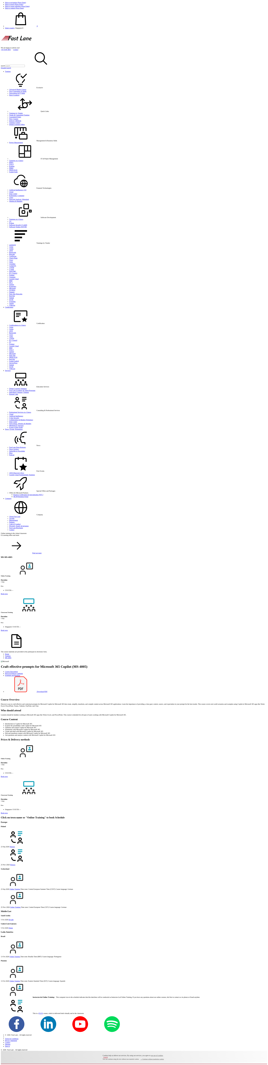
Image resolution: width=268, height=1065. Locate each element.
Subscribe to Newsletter (17, 451)
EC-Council (13, 273)
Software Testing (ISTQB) (18, 227)
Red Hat (12, 296)
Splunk (11, 298)
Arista (11, 247)
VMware (12, 305)
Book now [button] (4, 594)
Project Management (16, 142)
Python (11, 223)
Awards (11, 518)
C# (10, 221)
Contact (15, 50)
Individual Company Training (19, 392)
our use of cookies (157, 1055)
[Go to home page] (16, 46)
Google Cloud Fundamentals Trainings (22, 475)
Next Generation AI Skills (17, 91)
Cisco (11, 260)
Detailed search (6, 68)
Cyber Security (14, 418)
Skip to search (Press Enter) (14, 4)
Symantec (12, 301)
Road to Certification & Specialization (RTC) (28, 495)
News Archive (14, 449)
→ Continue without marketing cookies (152, 1059)
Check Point (13, 258)
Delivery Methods (15, 121)
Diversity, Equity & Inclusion (19, 526)
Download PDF (41, 691)
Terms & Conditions (11, 1039)
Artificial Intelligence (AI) (17, 190)
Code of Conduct (15, 524)
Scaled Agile (13, 172)
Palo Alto (12, 355)
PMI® (11, 168)
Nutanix (12, 292)
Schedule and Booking (12, 675)
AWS (11, 250)
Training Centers (14, 123)
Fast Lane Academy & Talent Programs (22, 390)
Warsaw (12, 847)
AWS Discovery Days (16, 473)
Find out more (37, 553)
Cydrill (11, 269)
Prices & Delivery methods (14, 673)
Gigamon (12, 277)
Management (13, 520)
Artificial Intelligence (16, 416)
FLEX (41, 1013)
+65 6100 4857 (6, 50)
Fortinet (11, 275)
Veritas (11, 303)
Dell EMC (12, 271)
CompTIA (12, 266)
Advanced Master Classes (17, 89)
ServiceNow (13, 363)
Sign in (7, 1046)
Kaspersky (12, 286)
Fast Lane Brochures (16, 528)
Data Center (13, 194)
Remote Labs (13, 394)
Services (8, 370)
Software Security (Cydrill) (18, 225)
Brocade (12, 254)
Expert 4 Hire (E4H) (16, 427)
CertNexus (12, 256)
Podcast (11, 455)
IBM (10, 281)
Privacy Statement (11, 1041)
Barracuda (12, 252)
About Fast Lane (14, 516)
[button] (19, 28)
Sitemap (7, 1044)
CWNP (11, 267)
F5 (10, 342)
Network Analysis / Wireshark (19, 199)
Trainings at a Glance (16, 161)
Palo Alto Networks (15, 294)
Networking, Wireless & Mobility (20, 424)
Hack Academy (14, 95)
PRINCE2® (13, 170)
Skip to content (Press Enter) (14, 8)
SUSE (11, 300)
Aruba (11, 249)
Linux (11, 197)
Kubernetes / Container (16, 196)
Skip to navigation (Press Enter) (15, 2)
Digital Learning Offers (17, 124)
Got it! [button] (105, 1057)
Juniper (11, 284)
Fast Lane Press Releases (17, 447)
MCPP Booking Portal (20, 497)
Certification (9, 307)
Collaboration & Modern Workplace (21, 420)
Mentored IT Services (16, 425)
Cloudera (12, 264)
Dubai (11, 928)
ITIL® (11, 164)
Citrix (11, 262)
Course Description (11, 672)
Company (8, 498)
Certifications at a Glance (17, 325)
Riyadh (11, 920)
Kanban (11, 166)
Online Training (15, 889)
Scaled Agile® (14, 361)
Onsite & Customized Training (19, 115)
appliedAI (12, 245)
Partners (12, 522)
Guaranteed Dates (15, 117)
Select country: (10, 28)
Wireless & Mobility (16, 201)
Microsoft (12, 288)
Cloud (11, 192)
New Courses (13, 119)
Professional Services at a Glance (20, 412)
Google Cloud (14, 279)
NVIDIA (12, 290)
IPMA (11, 162)
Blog (10, 453)
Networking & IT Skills (17, 93)
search (3, 66)
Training (8, 71)
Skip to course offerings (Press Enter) (17, 6)
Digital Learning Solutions (18, 389)
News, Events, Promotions (14, 429)
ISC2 (11, 283)
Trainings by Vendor (16, 113)
